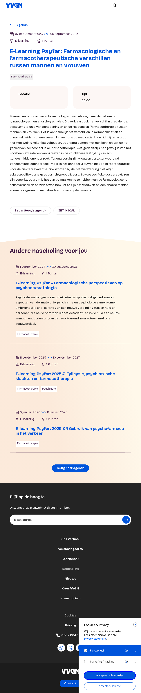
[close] (135, 625)
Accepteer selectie (110, 686)
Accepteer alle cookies (110, 675)
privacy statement (95, 638)
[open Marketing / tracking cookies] (135, 662)
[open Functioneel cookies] (135, 651)
